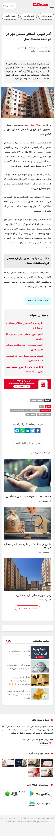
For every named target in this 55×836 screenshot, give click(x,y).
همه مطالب (46, 16)
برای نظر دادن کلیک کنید (27, 443)
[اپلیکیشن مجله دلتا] (40, 795)
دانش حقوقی (10, 16)
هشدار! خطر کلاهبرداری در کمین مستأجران (28, 496)
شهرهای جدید (16, 410)
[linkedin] (27, 430)
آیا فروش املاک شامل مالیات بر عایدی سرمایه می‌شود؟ (27, 546)
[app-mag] (27, 388)
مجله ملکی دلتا (33, 125)
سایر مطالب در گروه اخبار (41, 453)
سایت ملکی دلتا (9, 6)
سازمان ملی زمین (31, 410)
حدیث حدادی (36, 400)
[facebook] (37, 430)
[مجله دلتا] (40, 6)
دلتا (37, 818)
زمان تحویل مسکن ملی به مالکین (33, 595)
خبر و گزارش (28, 16)
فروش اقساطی (44, 414)
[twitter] (32, 430)
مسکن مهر (31, 414)
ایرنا (41, 406)
